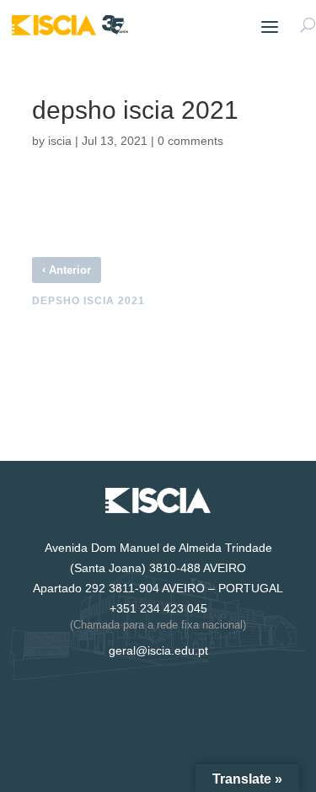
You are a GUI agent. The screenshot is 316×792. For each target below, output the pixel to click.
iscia (60, 140)
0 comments (190, 140)
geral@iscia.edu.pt (158, 650)
